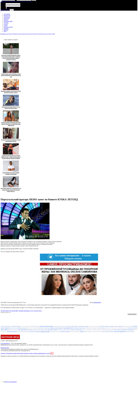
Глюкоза (52, 328)
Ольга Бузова (44, 331)
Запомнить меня (11, 8)
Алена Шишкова (25, 326)
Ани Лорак (102, 326)
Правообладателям (11, 353)
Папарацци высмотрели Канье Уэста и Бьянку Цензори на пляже (11, 107)
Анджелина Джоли (83, 326)
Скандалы (6, 18)
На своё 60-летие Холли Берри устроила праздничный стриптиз (11, 140)
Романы (6, 19)
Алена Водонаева (16, 326)
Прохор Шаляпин (75, 331)
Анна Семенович (119, 326)
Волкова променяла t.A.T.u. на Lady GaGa (30, 310)
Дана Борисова (59, 328)
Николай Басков (21, 331)
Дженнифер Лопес (68, 328)
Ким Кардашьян (22, 329)
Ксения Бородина (42, 329)
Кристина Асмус (31, 329)
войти (11, 9)
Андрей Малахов (93, 326)
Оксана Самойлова (35, 331)
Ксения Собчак (52, 329)
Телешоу (6, 28)
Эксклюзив (7, 14)
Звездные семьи (8, 21)
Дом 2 (109, 328)
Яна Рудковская (129, 331)
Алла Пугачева (35, 326)
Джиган (76, 328)
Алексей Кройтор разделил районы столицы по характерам (10, 173)
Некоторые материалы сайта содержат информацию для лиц (35, 353)
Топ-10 (6, 24)
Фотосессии (7, 15)
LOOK (6, 25)
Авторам (3, 353)
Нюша (27, 331)
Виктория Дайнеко (32, 328)
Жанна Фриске (115, 328)
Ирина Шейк (4, 329)
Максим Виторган (87, 329)
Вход (5, 31)
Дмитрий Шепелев (102, 328)
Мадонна (79, 329)
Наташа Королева (12, 331)
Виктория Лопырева (43, 328)
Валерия (7, 328)
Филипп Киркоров (120, 331)
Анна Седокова (109, 326)
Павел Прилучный (55, 331)
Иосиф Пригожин (132, 328)
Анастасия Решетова (71, 326)
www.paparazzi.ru (5, 343)
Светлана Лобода (96, 331)
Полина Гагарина (65, 331)
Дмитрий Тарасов (91, 328)
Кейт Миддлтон (12, 329)
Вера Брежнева (14, 328)
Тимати (112, 331)
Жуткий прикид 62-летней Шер (9, 310)
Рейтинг (6, 30)
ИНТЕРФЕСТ (97, 302)
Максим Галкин (97, 329)
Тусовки (6, 22)
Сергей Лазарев (105, 331)
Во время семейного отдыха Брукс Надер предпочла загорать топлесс (11, 92)
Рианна (82, 331)
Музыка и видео (8, 27)
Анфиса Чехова (128, 326)
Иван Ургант (123, 328)
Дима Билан (82, 328)
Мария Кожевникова (108, 329)
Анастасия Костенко (59, 326)
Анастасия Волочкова (46, 326)
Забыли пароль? (5, 9)
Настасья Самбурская (128, 329)
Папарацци (7, 17)
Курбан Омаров (62, 329)
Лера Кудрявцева (71, 329)
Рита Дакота (87, 331)
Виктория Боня (22, 328)
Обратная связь (5, 347)
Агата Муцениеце (6, 326)
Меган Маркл (118, 329)
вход (2, 2)
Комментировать (132, 314)
